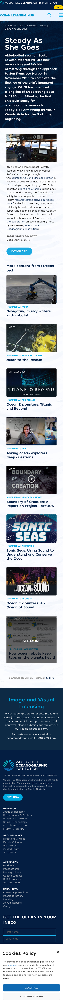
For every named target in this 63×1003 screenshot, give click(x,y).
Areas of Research (14, 811)
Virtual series (17, 372)
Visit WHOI (9, 845)
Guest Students (12, 875)
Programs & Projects (15, 818)
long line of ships (31, 189)
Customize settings (31, 996)
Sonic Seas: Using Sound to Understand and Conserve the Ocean (30, 554)
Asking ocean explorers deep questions (26, 455)
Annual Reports (12, 902)
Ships (50, 678)
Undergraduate (12, 872)
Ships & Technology (15, 822)
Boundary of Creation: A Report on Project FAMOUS (30, 504)
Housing (8, 899)
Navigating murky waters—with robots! (30, 313)
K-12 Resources (12, 879)
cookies (12, 965)
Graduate (8, 865)
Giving (6, 906)
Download (19, 251)
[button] (58, 951)
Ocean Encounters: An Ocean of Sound (25, 605)
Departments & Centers (17, 815)
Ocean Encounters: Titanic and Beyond (29, 406)
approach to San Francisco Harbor (32, 178)
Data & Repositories (15, 825)
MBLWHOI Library (13, 828)
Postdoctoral (11, 869)
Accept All (31, 988)
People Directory (13, 896)
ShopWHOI (9, 852)
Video (12, 278)
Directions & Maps (14, 838)
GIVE (58, 7)
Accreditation (11, 882)
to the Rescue (24, 360)
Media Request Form (33, 728)
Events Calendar (13, 842)
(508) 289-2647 (46, 738)
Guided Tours (11, 849)
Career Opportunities (15, 892)
